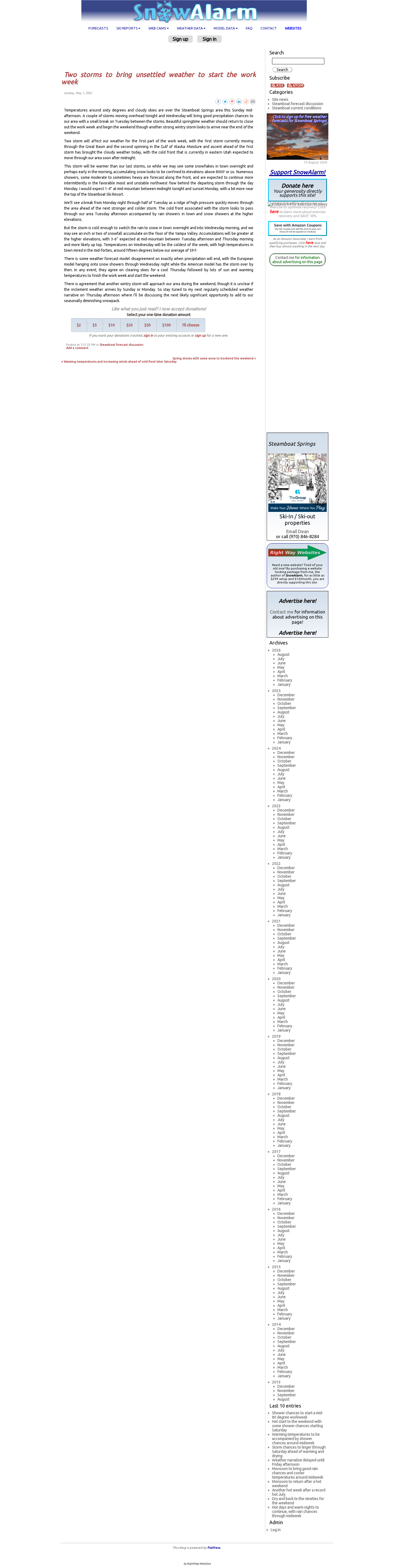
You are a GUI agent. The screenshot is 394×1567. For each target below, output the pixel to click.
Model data (224, 28)
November (286, 699)
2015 (276, 1267)
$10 (112, 325)
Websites (293, 28)
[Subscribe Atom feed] (295, 85)
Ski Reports (127, 28)
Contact (269, 28)
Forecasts (98, 28)
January (284, 684)
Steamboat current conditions (296, 108)
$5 (95, 325)
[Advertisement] (161, 57)
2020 (276, 979)
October (284, 703)
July (280, 659)
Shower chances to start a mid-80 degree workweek (297, 1415)
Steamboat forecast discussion (121, 344)
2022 (276, 863)
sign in (148, 335)
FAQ (249, 28)
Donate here (297, 190)
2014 (276, 1324)
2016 (276, 1209)
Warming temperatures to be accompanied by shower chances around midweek (296, 1438)
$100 (166, 325)
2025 (276, 690)
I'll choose (191, 325)
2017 (276, 1151)
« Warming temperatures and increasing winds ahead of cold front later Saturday (119, 361)
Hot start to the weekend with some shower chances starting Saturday (297, 1425)
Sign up (180, 39)
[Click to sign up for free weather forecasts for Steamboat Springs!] (297, 135)
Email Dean (297, 531)
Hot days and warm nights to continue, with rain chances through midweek (295, 1511)
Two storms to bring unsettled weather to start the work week (158, 78)
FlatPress (214, 1547)
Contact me (284, 257)
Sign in (210, 39)
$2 (79, 325)
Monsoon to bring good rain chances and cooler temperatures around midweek (297, 1472)
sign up (200, 335)
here (274, 211)
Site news (280, 99)
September (286, 708)
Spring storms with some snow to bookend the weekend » (214, 358)
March (282, 676)
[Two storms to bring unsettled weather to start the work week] (253, 101)
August (283, 654)
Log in (276, 1530)
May (280, 667)
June (281, 663)
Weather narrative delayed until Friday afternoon (298, 1462)
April (281, 671)
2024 (276, 748)
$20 (130, 325)
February (284, 680)
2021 (276, 921)
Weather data (190, 28)
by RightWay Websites (197, 1563)
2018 (276, 1094)
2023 (276, 806)
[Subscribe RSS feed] (278, 85)
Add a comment (77, 347)
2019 (276, 1036)
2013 (276, 1382)
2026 (276, 650)
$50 (147, 325)
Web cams (157, 28)
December (286, 695)
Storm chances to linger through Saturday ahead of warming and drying (299, 1451)
